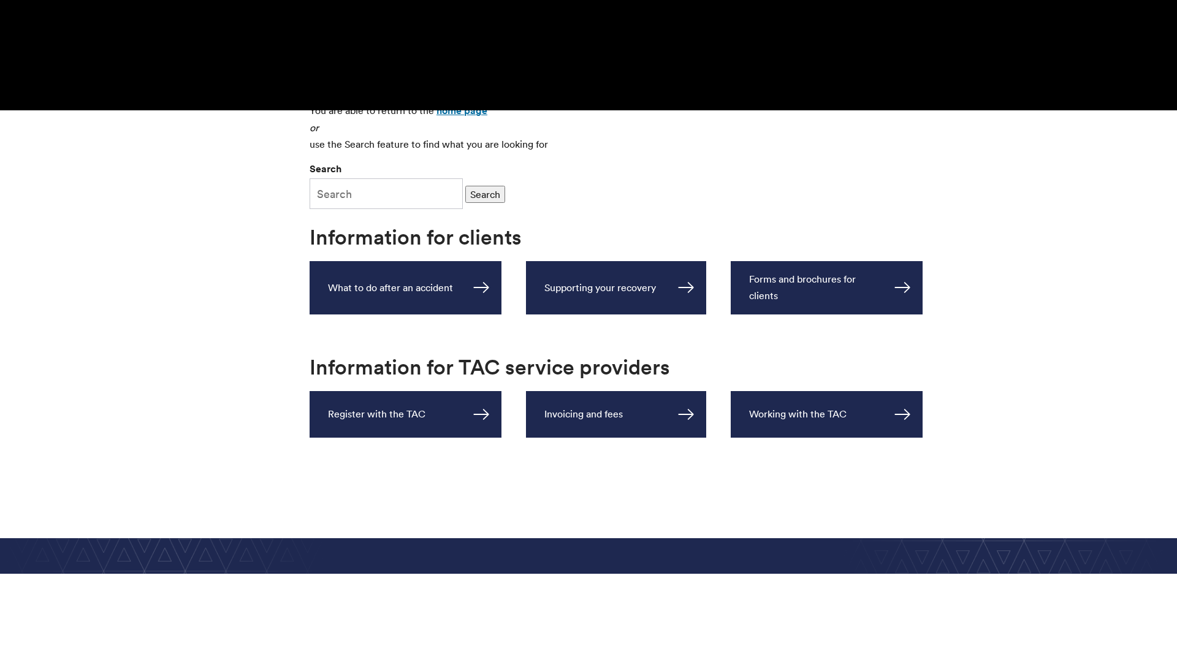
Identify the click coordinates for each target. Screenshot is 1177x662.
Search (325, 168)
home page (461, 110)
